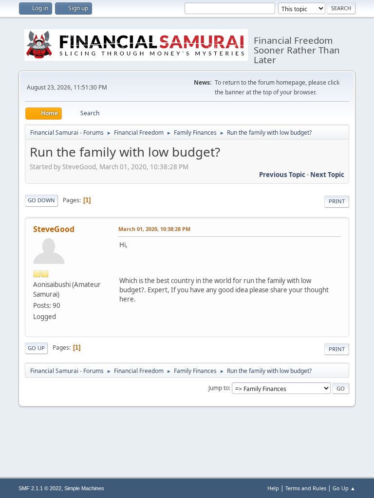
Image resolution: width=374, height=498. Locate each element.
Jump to (218, 388)
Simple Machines (84, 488)
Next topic (327, 174)
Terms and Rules (305, 488)
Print (337, 201)
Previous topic (282, 174)
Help (273, 488)
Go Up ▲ (344, 488)
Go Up (36, 348)
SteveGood (54, 229)
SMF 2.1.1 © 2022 (40, 488)
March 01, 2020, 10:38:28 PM (154, 228)
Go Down (41, 200)
